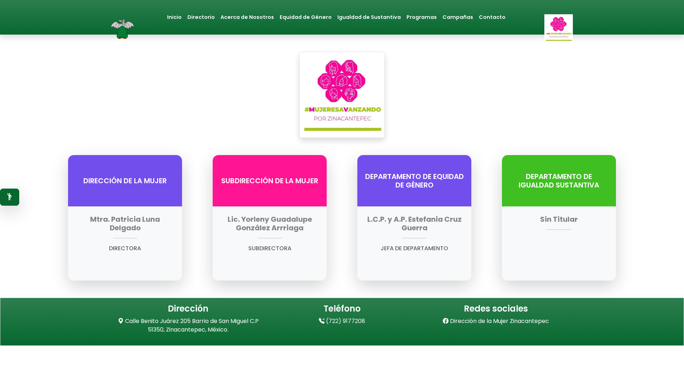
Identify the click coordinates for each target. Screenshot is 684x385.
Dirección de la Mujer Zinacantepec (499, 321)
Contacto (492, 17)
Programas (421, 17)
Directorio (201, 17)
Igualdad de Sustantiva (369, 17)
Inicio (174, 17)
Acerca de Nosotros (247, 17)
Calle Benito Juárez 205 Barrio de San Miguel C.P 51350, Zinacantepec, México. (191, 325)
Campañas (457, 17)
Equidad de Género (306, 17)
